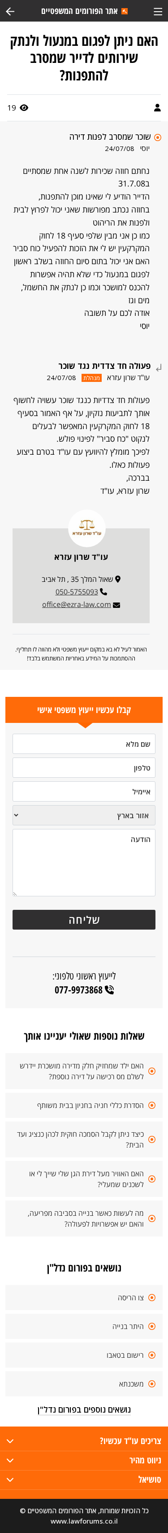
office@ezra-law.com (76, 604)
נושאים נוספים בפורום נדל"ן (84, 1409)
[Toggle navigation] (158, 10)
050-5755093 (77, 592)
